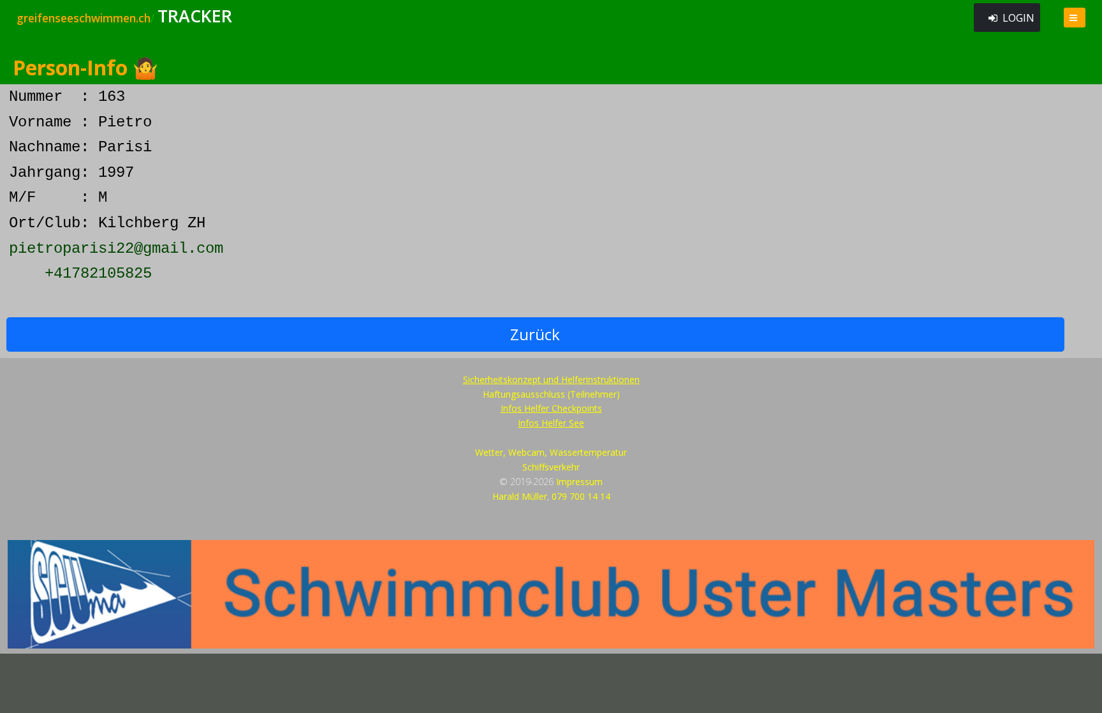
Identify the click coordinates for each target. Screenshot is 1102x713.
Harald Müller (519, 496)
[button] (1074, 17)
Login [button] (1018, 18)
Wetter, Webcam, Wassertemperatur (551, 452)
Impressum (579, 482)
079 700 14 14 (581, 496)
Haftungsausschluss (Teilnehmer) (551, 394)
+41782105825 (98, 273)
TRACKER (195, 15)
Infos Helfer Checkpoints (551, 408)
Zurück (535, 334)
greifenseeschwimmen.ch (84, 18)
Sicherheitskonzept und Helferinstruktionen (551, 379)
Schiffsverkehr (551, 467)
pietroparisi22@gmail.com (116, 248)
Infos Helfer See (551, 423)
